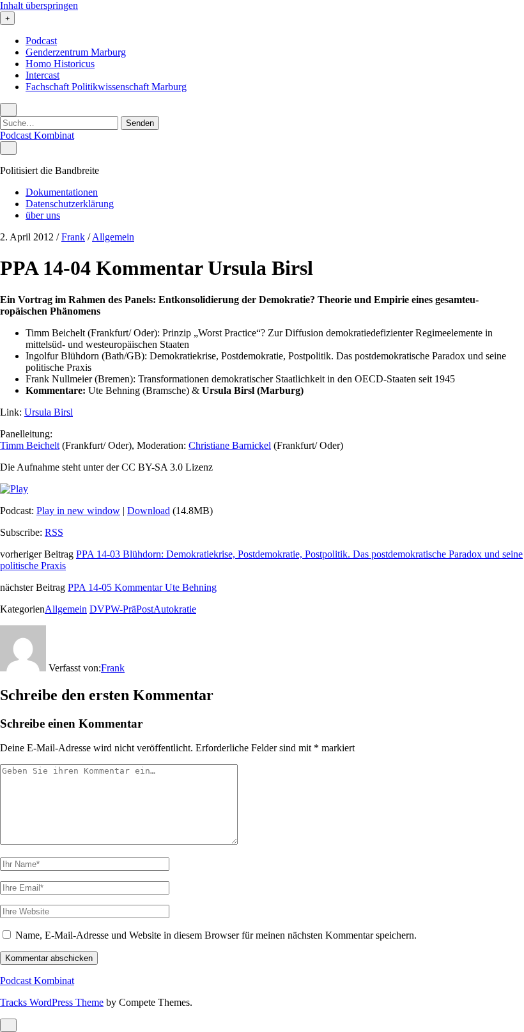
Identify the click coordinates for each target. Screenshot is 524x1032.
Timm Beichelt (29, 445)
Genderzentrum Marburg (76, 52)
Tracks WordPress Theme (52, 1002)
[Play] (14, 488)
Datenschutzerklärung (70, 203)
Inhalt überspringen (39, 5)
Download (148, 510)
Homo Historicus (60, 63)
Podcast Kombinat (37, 135)
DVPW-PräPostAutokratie (142, 609)
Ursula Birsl (48, 412)
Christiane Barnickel (230, 445)
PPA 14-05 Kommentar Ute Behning (142, 587)
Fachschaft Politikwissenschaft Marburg (106, 86)
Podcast (41, 40)
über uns (43, 215)
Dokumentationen (62, 192)
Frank (73, 236)
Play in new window (78, 510)
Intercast (42, 75)
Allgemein (113, 236)
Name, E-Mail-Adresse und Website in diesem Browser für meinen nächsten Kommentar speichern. (216, 935)
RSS (54, 532)
